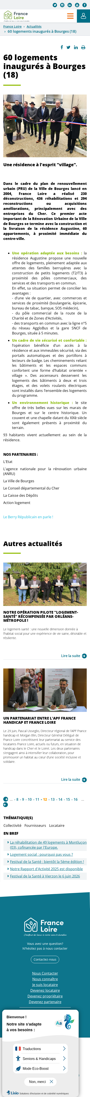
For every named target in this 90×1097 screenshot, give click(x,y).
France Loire (12, 26)
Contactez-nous (45, 959)
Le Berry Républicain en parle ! (28, 517)
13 (53, 799)
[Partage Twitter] (68, 47)
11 (37, 799)
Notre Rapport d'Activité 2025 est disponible (46, 869)
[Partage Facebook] (61, 47)
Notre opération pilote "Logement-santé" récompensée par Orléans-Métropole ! (40, 616)
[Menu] (70, 16)
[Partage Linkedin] (76, 47)
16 (76, 799)
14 (60, 799)
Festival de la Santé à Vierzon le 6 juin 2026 (45, 876)
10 (30, 799)
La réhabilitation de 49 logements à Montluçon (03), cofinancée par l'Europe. (48, 845)
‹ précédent (5, 799)
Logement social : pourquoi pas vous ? (41, 854)
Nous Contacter (45, 973)
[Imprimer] (83, 47)
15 (68, 799)
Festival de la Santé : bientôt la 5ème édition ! (47, 861)
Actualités (34, 26)
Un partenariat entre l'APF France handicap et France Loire (39, 720)
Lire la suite (70, 655)
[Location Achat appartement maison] (16, 16)
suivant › (5, 804)
